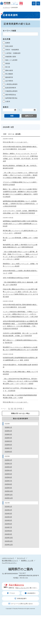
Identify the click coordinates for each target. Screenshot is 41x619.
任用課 (20, 397)
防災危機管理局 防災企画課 (16, 149)
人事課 (10, 273)
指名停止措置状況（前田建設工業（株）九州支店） (20, 165)
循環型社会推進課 (29, 177)
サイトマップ (21, 558)
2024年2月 (8, 510)
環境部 (7, 63)
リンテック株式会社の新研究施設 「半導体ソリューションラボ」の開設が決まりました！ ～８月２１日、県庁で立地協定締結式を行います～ (20, 314)
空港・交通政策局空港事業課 (25, 213)
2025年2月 (8, 463)
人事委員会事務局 (11, 84)
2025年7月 (8, 481)
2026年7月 (8, 448)
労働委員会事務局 (11, 91)
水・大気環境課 (10, 390)
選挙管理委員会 (10, 94)
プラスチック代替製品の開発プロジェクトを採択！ (20, 182)
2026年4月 (8, 438)
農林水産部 (9, 70)
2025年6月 (8, 477)
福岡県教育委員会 (11, 98)
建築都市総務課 (8, 168)
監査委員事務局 (10, 87)
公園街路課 (17, 233)
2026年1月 (8, 427)
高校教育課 (28, 335)
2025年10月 (9, 491)
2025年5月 (8, 474)
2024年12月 (9, 544)
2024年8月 (8, 531)
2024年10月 (9, 537)
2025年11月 (9, 494)
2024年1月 (8, 506)
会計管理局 (9, 81)
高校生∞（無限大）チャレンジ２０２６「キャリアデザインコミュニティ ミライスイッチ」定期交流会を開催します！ (20, 156)
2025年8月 (8, 484)
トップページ (6, 7)
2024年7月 (8, 527)
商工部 (7, 67)
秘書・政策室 (24, 360)
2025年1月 (8, 460)
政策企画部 (9, 46)
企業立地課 (34, 316)
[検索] (38, 3)
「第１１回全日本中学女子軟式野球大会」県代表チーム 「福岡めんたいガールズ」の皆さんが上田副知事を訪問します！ (20, 381)
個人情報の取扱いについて (10, 560)
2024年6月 (8, 524)
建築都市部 (9, 77)
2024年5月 (8, 520)
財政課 (5, 226)
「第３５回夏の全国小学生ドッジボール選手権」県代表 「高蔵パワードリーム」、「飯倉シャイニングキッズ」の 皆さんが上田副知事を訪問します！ (20, 254)
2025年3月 (8, 467)
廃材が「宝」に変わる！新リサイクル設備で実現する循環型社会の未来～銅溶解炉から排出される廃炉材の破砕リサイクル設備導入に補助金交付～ (20, 191)
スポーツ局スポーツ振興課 (24, 383)
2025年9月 (8, 488)
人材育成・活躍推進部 (12, 53)
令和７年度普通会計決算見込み (13, 278)
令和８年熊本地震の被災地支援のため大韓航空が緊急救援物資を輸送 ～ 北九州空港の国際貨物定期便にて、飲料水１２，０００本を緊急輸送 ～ (20, 323)
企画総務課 (13, 284)
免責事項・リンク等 (27, 560)
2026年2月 (8, 431)
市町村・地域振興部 (12, 49)
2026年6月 (8, 444)
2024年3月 (8, 513)
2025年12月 (9, 498)
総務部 (7, 43)
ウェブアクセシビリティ (9, 563)
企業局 (7, 101)
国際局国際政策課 (27, 247)
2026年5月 (8, 441)
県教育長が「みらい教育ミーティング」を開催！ (19, 263)
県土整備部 (9, 74)
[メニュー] (34, 3)
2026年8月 (8, 451)
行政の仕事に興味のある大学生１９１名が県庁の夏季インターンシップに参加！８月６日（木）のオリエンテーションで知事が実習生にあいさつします (20, 291)
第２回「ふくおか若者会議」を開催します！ (18, 237)
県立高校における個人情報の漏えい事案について (19, 371)
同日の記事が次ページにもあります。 (15, 402)
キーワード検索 (9, 31)
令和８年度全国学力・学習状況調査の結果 (17, 364)
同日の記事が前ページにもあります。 (15, 142)
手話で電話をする (16, 585)
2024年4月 (8, 517)
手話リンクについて (21, 588)
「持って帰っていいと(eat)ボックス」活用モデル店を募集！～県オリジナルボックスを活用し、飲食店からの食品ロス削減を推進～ (20, 175)
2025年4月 (8, 470)
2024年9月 (8, 534)
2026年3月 (8, 434)
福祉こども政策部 (11, 60)
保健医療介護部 (10, 56)
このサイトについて (8, 558)
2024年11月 (9, 541)
